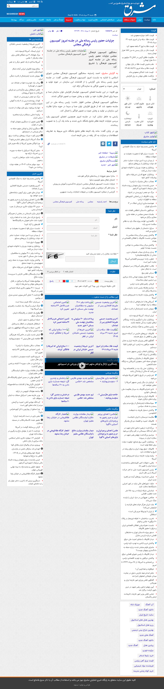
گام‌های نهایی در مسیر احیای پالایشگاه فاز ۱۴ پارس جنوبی (25, 379)
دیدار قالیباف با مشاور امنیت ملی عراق (139, 539)
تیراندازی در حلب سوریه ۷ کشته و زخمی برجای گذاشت (25, 365)
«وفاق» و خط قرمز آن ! (144, 569)
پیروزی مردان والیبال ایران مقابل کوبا (25, 444)
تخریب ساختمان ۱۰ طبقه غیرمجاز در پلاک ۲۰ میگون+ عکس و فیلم (138, 520)
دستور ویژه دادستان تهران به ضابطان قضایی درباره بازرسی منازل (140, 534)
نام (116, 218)
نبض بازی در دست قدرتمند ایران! (26, 416)
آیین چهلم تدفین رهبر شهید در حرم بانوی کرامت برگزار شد (141, 588)
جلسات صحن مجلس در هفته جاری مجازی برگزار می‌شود (141, 216)
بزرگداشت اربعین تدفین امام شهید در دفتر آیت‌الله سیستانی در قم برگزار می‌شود (139, 429)
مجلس (90, 201)
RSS (39, 2)
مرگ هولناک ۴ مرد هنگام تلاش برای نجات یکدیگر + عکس (27, 56)
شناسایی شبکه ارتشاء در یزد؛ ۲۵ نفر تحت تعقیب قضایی (140, 492)
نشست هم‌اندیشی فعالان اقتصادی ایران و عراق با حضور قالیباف (139, 527)
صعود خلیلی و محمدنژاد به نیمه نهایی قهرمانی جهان (27, 468)
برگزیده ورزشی (112, 373)
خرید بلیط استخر (146, 655)
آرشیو (31, 2)
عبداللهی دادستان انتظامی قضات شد (139, 210)
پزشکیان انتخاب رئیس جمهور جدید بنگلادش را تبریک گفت (141, 353)
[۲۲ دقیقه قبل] (106, 308)
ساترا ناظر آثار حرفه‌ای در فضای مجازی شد (98, 187)
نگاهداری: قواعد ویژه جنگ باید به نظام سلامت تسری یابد (139, 223)
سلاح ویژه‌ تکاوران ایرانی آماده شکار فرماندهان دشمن (27, 70)
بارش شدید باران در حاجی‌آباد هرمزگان (24, 334)
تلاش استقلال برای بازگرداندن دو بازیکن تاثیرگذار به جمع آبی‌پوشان (25, 91)
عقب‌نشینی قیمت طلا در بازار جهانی (140, 64)
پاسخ (51, 281)
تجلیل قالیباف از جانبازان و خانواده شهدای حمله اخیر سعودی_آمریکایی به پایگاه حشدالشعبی (139, 361)
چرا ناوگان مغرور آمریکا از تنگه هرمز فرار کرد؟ (25, 145)
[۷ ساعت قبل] (82, 335)
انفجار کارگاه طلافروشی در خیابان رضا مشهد (58, 432)
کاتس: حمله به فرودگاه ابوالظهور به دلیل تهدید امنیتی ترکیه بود (25, 329)
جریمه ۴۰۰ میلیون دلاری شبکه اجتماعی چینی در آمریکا (26, 289)
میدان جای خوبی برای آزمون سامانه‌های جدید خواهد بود (26, 194)
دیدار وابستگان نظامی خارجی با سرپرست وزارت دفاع (25, 275)
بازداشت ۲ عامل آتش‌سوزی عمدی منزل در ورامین (25, 296)
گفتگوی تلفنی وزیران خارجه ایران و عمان (138, 340)
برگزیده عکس (112, 409)
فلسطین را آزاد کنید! (32, 224)
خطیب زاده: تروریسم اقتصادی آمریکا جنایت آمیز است (140, 260)
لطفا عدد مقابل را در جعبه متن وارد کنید (102, 253)
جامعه (48, 19)
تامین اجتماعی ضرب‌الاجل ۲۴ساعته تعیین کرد (58, 320)
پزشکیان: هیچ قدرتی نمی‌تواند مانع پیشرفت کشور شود (141, 176)
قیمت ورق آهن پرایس (144, 660)
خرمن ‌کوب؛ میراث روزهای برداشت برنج (24, 135)
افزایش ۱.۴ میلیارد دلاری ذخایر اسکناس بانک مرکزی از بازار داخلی (26, 440)
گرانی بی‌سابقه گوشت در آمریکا (27, 427)
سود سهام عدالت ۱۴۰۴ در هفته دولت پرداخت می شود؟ (26, 166)
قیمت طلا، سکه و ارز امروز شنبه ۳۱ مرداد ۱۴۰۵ (141, 41)
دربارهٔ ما (10, 2)
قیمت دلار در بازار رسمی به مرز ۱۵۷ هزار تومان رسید (139, 52)
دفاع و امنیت (93, 19)
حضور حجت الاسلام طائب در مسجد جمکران (27, 422)
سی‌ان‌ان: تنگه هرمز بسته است (27, 301)
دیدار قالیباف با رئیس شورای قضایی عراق (138, 554)
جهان (140, 19)
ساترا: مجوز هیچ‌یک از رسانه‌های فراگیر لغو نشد (96, 176)
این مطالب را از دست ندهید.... (105, 297)
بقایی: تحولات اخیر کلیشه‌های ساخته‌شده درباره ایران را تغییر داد (138, 464)
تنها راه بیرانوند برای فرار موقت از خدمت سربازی (25, 109)
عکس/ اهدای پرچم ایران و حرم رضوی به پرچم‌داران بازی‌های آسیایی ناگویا (107, 434)
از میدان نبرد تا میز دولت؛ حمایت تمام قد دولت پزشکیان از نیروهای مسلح (140, 162)
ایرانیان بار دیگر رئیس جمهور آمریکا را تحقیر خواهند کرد (140, 384)
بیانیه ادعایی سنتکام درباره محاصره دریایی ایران (28, 116)
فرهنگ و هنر (58, 19)
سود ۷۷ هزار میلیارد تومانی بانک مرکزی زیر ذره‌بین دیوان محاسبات (139, 278)
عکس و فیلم (31, 19)
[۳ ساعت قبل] (82, 384)
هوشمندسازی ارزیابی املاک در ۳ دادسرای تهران (142, 205)
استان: (152, 89)
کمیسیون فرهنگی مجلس (62, 201)
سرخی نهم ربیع (148, 272)
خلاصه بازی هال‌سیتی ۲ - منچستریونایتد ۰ (107, 396)
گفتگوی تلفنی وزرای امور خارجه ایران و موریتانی (140, 582)
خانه (154, 19)
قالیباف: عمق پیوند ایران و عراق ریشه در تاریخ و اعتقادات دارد (139, 450)
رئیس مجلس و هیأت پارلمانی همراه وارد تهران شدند (139, 328)
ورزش (119, 19)
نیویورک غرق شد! (33, 242)
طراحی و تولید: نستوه (82, 684)
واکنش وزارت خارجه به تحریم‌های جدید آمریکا (139, 296)
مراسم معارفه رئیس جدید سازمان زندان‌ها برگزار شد (141, 289)
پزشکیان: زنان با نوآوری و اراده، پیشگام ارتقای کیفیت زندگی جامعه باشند (139, 321)
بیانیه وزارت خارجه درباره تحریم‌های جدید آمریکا (139, 457)
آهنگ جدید (133, 645)
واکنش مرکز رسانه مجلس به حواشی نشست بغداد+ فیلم (140, 247)
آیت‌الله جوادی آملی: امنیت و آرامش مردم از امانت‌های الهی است (27, 404)
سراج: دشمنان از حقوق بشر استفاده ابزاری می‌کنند (140, 230)
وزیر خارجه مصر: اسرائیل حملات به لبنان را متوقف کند (25, 397)
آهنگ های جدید (146, 635)
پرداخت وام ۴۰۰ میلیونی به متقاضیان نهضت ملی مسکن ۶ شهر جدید (82, 322)
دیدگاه (21, 19)
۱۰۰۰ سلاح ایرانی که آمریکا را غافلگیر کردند (57, 347)
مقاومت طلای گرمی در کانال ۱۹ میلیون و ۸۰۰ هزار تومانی (139, 59)
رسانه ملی (80, 201)
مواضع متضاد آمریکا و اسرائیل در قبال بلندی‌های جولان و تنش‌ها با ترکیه (27, 283)
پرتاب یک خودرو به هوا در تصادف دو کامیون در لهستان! (27, 84)
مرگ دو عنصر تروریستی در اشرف (141, 192)
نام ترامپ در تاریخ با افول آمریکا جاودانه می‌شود (139, 377)
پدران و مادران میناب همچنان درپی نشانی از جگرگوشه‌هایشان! (141, 254)
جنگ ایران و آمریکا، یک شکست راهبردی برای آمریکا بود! (25, 307)
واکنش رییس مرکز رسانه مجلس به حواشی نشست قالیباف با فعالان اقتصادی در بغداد (139, 238)
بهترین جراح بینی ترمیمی (142, 630)
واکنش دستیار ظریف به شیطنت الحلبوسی (142, 412)
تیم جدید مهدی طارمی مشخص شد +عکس (84, 396)
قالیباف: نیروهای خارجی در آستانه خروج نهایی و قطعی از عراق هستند (139, 335)
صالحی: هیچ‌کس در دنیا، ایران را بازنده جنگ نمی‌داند (139, 499)
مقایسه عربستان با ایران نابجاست (140, 417)
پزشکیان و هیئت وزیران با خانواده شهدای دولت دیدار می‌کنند (138, 169)
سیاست (147, 19)
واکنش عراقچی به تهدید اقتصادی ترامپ (138, 558)
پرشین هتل (148, 645)
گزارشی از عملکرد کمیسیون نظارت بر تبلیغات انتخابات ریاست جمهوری (87, 191)
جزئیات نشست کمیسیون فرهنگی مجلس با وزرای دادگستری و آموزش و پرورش (84, 183)
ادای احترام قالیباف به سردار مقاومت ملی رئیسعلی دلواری (139, 391)
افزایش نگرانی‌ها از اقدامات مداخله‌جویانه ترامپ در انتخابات (25, 386)
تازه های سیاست (148, 142)
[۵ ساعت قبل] (106, 335)
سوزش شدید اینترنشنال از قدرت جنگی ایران (139, 310)
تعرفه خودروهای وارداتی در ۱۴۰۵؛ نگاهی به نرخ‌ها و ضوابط (28, 454)
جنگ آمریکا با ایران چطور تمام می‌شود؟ (24, 139)
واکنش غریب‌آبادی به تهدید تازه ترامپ (139, 543)
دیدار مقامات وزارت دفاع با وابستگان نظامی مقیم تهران (83, 434)
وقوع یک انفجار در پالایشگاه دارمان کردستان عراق (28, 314)
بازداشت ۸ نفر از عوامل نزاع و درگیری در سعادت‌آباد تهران (25, 432)
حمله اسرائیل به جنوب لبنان (29, 319)
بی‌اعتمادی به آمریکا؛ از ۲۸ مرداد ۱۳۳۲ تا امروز (138, 564)
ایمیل (114, 226)
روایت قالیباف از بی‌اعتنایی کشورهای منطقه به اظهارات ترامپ (140, 198)
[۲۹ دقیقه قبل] (106, 420)
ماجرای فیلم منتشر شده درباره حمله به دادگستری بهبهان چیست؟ (139, 549)
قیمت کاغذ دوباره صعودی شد (142, 35)
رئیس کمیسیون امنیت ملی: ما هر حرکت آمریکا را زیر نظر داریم (139, 471)
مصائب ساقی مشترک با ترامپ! (142, 181)
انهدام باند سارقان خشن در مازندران (26, 448)
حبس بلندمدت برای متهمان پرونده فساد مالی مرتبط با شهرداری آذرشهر (139, 187)
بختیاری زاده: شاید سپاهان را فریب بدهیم (27, 159)
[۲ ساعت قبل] (57, 308)
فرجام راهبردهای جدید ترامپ (142, 283)
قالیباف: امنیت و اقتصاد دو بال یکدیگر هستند (140, 423)
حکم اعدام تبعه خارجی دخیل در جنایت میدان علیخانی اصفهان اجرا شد (139, 575)
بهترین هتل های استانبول (142, 620)
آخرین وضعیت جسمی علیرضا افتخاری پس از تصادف (108, 322)
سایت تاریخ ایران (146, 615)
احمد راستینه (102, 201)
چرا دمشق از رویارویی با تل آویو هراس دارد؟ (26, 411)
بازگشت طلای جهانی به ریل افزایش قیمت (141, 78)
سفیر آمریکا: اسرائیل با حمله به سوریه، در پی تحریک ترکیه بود (26, 152)
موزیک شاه (135, 604)
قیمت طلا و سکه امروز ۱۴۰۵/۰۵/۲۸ (139, 68)
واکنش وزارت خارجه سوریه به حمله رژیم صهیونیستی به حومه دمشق (25, 262)
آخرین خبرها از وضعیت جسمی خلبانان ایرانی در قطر (83, 349)
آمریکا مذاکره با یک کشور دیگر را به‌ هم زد (26, 63)
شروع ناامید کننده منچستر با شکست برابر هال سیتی (27, 358)
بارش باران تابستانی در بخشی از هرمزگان (24, 213)
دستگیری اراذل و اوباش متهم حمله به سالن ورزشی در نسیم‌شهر (87, 364)
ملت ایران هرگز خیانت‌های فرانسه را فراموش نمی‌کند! (140, 506)
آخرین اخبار (37, 174)
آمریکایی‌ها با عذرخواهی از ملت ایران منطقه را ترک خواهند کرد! (140, 303)
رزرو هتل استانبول (145, 625)
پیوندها (14, 19)
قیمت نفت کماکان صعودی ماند (141, 72)
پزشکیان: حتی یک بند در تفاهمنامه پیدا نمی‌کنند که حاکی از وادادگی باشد (139, 370)
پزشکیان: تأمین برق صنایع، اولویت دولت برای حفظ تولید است (139, 443)
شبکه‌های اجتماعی (107, 19)
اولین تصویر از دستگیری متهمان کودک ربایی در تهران (26, 123)
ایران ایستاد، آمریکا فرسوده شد (141, 315)
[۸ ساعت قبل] (57, 335)
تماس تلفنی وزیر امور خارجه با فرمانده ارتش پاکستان (140, 596)
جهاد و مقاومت (80, 19)
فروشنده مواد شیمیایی (143, 666)
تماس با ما (21, 2)
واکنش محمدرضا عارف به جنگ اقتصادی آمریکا (139, 148)
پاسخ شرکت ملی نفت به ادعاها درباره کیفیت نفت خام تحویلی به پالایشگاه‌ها (26, 219)
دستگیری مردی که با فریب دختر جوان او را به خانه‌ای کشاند (25, 482)
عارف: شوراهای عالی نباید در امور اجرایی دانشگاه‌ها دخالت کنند (139, 485)
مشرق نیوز (133, 8)
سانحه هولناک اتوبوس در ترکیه (28, 391)
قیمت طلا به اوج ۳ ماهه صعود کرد (140, 46)
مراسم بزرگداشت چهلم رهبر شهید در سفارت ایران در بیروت (140, 436)
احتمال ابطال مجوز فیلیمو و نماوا (102, 179)
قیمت (153, 30)
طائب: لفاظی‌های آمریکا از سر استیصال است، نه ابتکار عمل (139, 267)
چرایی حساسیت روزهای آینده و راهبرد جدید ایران (140, 478)
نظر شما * (112, 234)
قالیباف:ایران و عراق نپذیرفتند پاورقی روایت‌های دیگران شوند (140, 398)
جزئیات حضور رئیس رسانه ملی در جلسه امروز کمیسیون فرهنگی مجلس (82, 42)
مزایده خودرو (148, 650)
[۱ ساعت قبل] (82, 308)
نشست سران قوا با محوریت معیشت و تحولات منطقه (140, 155)
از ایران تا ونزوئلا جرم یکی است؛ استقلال (142, 513)
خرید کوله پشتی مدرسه (143, 671)
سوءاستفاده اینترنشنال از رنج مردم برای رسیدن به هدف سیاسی (139, 405)
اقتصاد (41, 19)
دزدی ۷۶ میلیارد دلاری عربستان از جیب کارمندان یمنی (26, 208)
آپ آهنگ (149, 604)
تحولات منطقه (129, 19)
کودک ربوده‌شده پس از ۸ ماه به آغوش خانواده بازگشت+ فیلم (26, 102)
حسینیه (69, 19)
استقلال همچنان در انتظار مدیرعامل (26, 323)
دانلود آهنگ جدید (145, 609)
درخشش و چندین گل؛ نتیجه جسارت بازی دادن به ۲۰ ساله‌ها (58, 398)
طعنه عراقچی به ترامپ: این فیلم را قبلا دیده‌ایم (139, 346)
